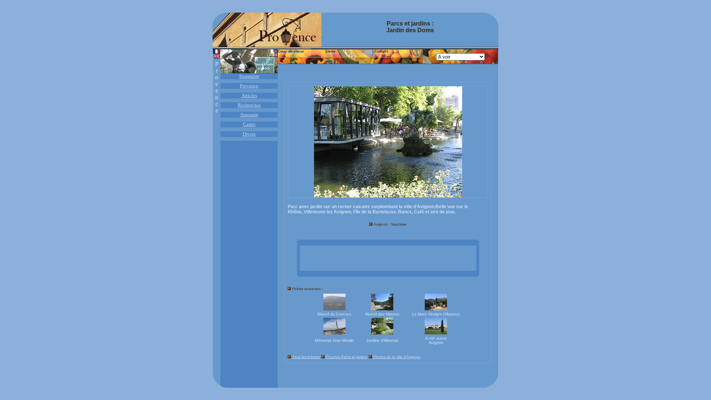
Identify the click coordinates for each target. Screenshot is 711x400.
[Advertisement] (388, 258)
